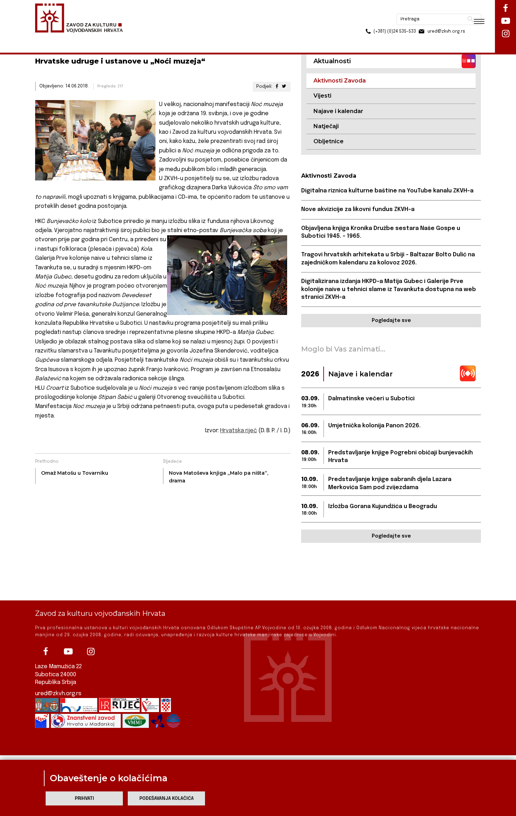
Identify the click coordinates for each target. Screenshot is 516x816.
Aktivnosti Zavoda (122, 38)
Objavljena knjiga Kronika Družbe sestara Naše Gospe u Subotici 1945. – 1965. (380, 232)
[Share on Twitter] (284, 86)
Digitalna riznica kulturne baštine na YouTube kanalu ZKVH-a (387, 191)
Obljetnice (328, 141)
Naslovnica (47, 38)
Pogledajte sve (391, 320)
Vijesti (322, 95)
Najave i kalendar (338, 111)
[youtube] (68, 651)
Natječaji (326, 126)
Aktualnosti (81, 38)
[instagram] (90, 651)
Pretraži (444, 9)
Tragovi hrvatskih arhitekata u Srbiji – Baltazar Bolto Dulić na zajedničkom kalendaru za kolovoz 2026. (388, 258)
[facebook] (45, 651)
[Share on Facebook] (276, 86)
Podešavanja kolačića (166, 798)
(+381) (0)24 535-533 (368, 21)
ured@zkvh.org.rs (58, 694)
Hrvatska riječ (238, 431)
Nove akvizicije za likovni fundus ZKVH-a (358, 209)
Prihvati (84, 798)
